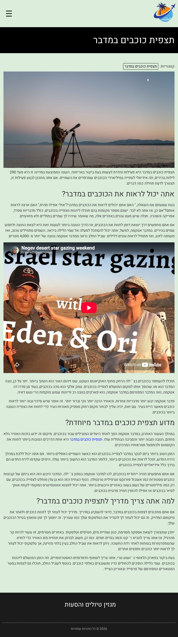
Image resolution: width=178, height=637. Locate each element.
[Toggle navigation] (9, 13)
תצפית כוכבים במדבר (140, 66)
